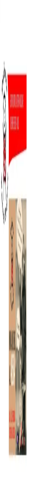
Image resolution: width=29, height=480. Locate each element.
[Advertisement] (14, 114)
